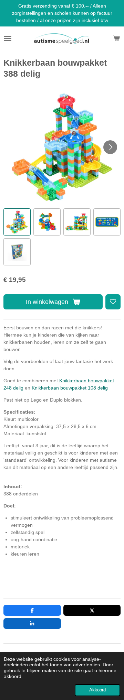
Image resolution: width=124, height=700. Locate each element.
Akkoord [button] (97, 690)
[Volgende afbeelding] (110, 147)
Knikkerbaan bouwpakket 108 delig (70, 388)
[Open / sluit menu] (7, 38)
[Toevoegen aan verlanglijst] (113, 301)
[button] (17, 222)
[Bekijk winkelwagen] (116, 38)
